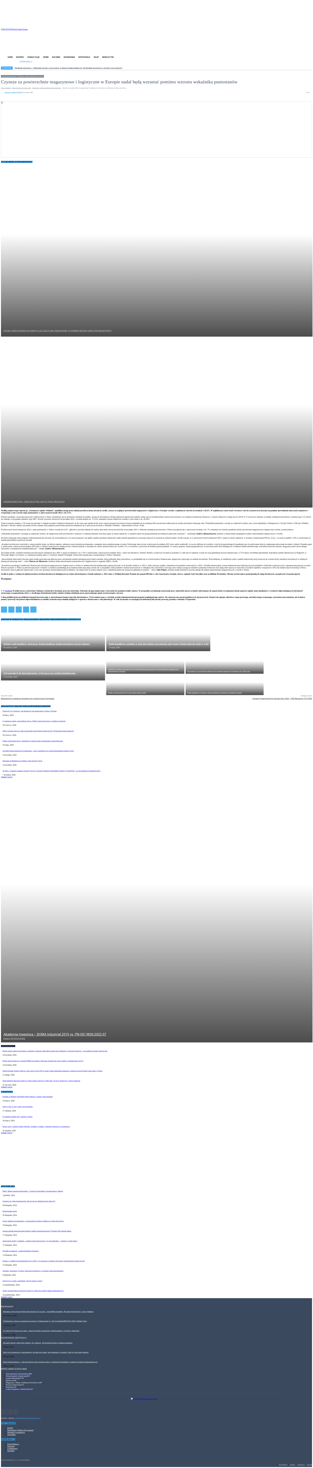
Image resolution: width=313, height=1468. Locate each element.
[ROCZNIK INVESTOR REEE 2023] (156, 1158)
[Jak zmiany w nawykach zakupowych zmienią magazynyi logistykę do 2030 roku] (225, 663)
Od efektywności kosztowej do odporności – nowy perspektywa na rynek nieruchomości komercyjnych (38, 751)
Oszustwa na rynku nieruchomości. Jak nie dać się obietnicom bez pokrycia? (29, 1201)
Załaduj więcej (6, 777)
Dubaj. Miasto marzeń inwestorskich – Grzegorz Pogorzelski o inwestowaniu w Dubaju (33, 1191)
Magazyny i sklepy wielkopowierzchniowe (31, 76)
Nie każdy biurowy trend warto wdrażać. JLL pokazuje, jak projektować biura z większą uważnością (37, 1343)
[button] (61, 62)
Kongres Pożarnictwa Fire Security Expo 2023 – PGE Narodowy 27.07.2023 (282, 699)
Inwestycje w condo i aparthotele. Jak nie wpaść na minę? (22, 1281)
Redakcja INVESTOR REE (13, 92)
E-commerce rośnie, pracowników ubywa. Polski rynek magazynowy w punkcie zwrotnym (34, 721)
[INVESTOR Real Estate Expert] (156, 39)
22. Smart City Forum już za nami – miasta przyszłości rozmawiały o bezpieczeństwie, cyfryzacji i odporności (41, 1331)
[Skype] (45, 62)
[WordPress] (26, 610)
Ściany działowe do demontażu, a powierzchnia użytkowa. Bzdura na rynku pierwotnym (33, 1221)
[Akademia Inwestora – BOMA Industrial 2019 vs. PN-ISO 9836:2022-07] (157, 422)
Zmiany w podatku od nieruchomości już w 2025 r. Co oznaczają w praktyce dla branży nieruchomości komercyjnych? (44, 1261)
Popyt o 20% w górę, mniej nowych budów (18, 1107)
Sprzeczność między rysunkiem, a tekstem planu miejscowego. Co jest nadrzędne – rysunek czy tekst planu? (40, 1241)
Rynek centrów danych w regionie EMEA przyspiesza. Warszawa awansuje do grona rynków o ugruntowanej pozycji (43, 1061)
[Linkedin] (41, 62)
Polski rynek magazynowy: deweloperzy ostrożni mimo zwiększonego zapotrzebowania (33, 741)
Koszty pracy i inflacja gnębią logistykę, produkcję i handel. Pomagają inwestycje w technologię (36, 1126)
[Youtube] (49, 62)
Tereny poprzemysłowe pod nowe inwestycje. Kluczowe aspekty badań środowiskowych (33, 1291)
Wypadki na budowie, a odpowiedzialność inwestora (21, 1251)
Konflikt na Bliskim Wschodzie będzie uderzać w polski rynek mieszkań (28, 1097)
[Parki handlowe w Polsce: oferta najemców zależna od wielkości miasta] (225, 684)
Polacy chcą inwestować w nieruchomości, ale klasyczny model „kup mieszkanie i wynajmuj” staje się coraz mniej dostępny (46, 1352)
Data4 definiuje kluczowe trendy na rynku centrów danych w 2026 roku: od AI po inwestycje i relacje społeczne (41, 1081)
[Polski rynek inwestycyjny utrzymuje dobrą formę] (145, 684)
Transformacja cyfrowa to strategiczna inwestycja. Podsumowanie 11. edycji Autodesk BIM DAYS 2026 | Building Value (45, 1321)
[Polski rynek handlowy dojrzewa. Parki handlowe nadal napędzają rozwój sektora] (53, 637)
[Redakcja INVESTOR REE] (2, 92)
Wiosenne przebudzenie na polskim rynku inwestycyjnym (22, 761)
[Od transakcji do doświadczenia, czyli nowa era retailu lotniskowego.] (53, 666)
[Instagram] (37, 62)
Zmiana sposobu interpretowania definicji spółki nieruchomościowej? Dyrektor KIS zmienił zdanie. (37, 1231)
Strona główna (6, 88)
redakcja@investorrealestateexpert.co (27, 1418)
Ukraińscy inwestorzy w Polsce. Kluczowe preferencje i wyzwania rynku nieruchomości (33, 1271)
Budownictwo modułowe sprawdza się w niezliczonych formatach (27, 699)
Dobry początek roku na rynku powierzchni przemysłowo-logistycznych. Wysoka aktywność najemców (38, 731)
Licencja (8, 591)
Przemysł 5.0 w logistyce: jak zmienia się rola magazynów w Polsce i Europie (30, 711)
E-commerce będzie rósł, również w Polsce (17, 1117)
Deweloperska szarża (10, 1211)
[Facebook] (33, 62)
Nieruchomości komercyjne (9, 76)
